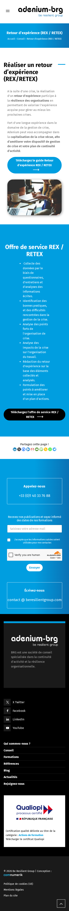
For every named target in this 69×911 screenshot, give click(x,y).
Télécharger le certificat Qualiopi (25, 839)
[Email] (37, 449)
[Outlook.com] (28, 449)
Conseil (21, 39)
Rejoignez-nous (14, 783)
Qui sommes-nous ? (17, 743)
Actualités (10, 777)
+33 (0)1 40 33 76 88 (34, 495)
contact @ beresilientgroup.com (35, 600)
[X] (19, 449)
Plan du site (11, 895)
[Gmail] (32, 449)
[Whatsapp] (50, 449)
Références (11, 763)
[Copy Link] (45, 449)
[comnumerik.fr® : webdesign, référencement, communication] (13, 875)
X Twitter (18, 702)
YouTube (18, 728)
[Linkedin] (15, 449)
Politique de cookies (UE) (18, 883)
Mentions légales (14, 889)
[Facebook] (23, 449)
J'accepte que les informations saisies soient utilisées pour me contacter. (37, 541)
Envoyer (34, 568)
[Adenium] (34, 11)
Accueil (11, 39)
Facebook (19, 711)
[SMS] (41, 449)
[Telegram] (54, 449)
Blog (7, 770)
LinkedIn (18, 719)
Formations (11, 757)
